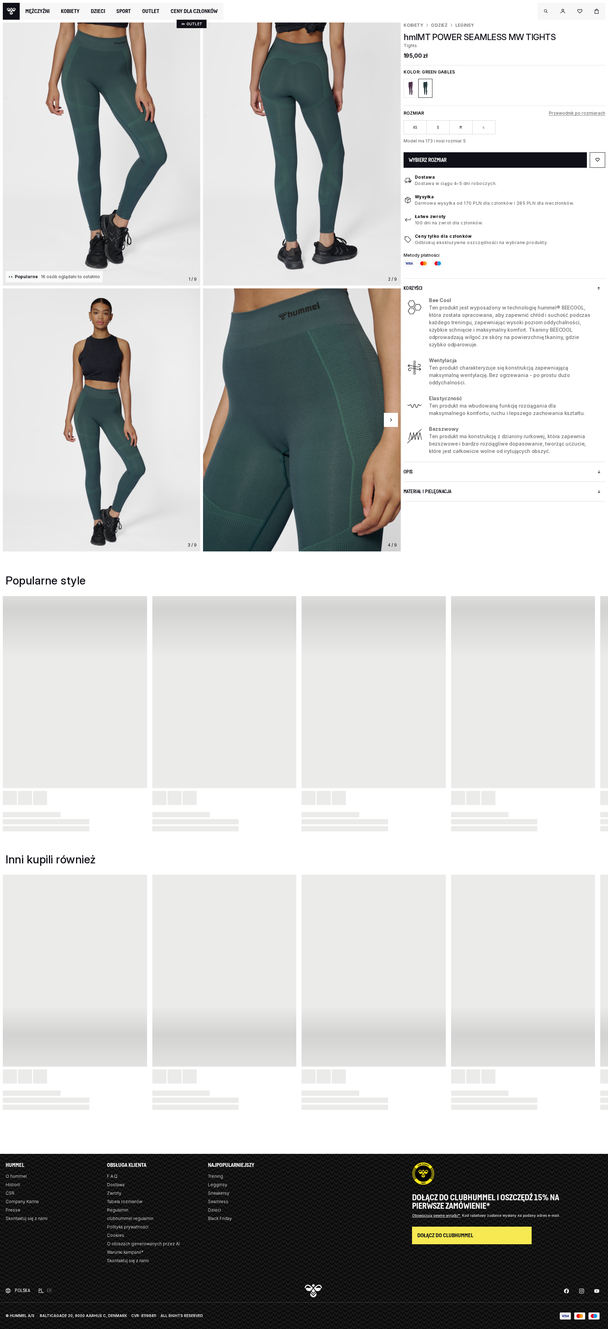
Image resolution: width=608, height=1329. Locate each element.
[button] (546, 11)
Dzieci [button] (98, 11)
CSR (10, 1193)
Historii (13, 1184)
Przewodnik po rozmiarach (577, 113)
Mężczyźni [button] (37, 11)
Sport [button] (123, 11)
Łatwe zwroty (430, 216)
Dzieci (214, 1210)
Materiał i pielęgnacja (427, 491)
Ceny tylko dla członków (443, 236)
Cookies (115, 1235)
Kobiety (414, 25)
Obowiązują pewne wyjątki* (436, 1215)
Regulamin (117, 1210)
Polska (22, 1290)
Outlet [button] (150, 11)
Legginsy (217, 1184)
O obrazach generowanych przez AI (143, 1243)
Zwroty (114, 1193)
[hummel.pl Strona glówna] (11, 11)
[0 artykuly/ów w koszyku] (596, 11)
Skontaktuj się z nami (27, 1218)
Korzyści (413, 288)
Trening (215, 1176)
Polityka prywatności (127, 1226)
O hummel (16, 1176)
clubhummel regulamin (130, 1218)
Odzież (439, 25)
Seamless (218, 1201)
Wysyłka (424, 196)
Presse (13, 1210)
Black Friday (220, 1218)
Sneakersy (218, 1193)
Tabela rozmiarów (124, 1201)
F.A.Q (112, 1176)
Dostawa (425, 177)
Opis (408, 471)
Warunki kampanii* (125, 1252)
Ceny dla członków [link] (194, 11)
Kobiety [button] (70, 11)
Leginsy (464, 25)
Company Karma (22, 1201)
